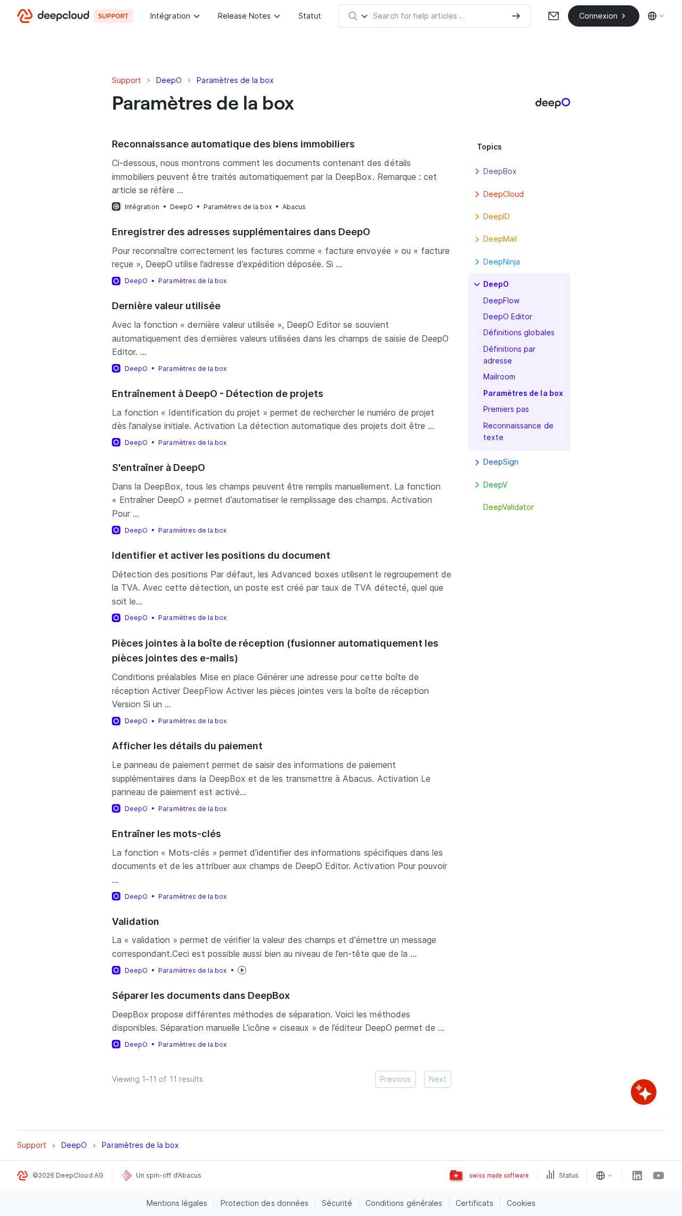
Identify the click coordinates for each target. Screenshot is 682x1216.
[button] (477, 171)
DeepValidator (508, 506)
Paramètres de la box (238, 207)
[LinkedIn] (637, 1175)
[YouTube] (658, 1175)
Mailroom (499, 376)
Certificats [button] (474, 1202)
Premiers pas (506, 408)
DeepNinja (501, 261)
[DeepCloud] (75, 16)
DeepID (496, 216)
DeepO (181, 207)
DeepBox (500, 171)
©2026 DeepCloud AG (68, 1175)
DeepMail (500, 238)
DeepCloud (503, 193)
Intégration (170, 15)
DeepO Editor (507, 316)
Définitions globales (519, 332)
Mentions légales (177, 1202)
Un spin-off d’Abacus (168, 1175)
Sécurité (337, 1202)
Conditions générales (404, 1202)
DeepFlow (501, 300)
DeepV (495, 484)
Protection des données (264, 1202)
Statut (309, 15)
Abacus (294, 207)
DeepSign (500, 461)
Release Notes (244, 15)
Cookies (521, 1202)
